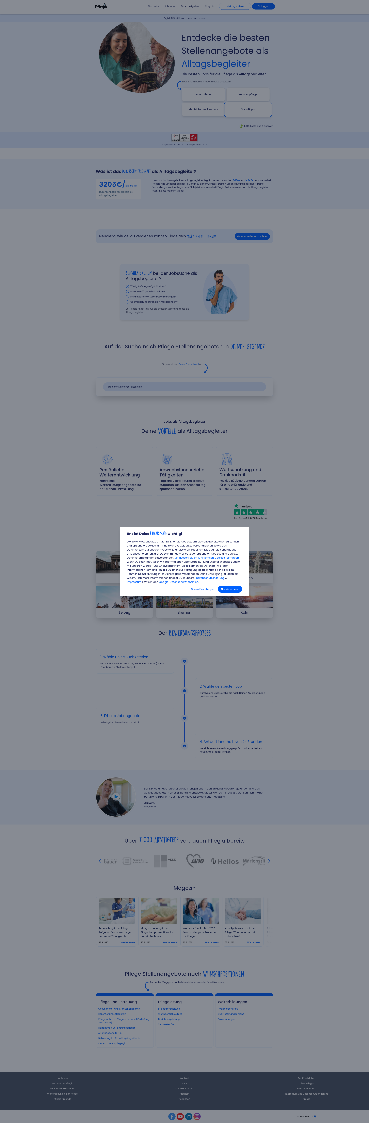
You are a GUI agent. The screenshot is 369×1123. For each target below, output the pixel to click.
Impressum (134, 582)
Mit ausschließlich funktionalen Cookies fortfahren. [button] (207, 557)
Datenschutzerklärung (210, 578)
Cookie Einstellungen (202, 589)
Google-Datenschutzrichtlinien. (179, 582)
